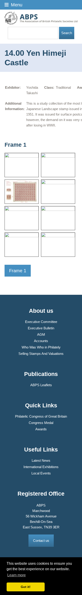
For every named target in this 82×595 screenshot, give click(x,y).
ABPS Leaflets (41, 385)
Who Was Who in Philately (41, 347)
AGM (41, 334)
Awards (41, 429)
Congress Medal (41, 423)
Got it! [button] (26, 587)
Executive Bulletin (41, 328)
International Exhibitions (41, 467)
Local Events (41, 473)
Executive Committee (41, 322)
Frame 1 (17, 270)
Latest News (41, 460)
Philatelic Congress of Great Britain (41, 416)
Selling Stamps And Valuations (41, 353)
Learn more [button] (16, 575)
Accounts (41, 341)
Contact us (41, 540)
